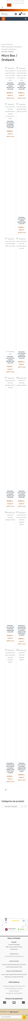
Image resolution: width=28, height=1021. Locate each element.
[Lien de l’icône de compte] (16, 14)
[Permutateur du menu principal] (3, 19)
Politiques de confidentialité (14, 993)
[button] (26, 19)
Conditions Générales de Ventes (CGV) (14, 986)
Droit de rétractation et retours (14, 988)
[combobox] (14, 806)
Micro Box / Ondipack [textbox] (12, 806)
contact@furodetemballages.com (14, 956)
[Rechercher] (9, 5)
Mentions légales (14, 991)
